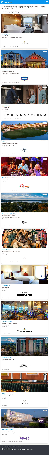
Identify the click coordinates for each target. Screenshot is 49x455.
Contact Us (31, 449)
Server (3, 393)
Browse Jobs (14, 446)
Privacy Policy (26, 449)
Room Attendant (6, 34)
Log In (11, 446)
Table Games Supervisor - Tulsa (9, 178)
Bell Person (5, 142)
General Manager (6, 249)
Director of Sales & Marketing (9, 214)
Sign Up (7, 446)
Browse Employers (20, 446)
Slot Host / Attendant (7, 321)
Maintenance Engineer (7, 429)
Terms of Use (20, 449)
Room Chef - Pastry (6, 357)
